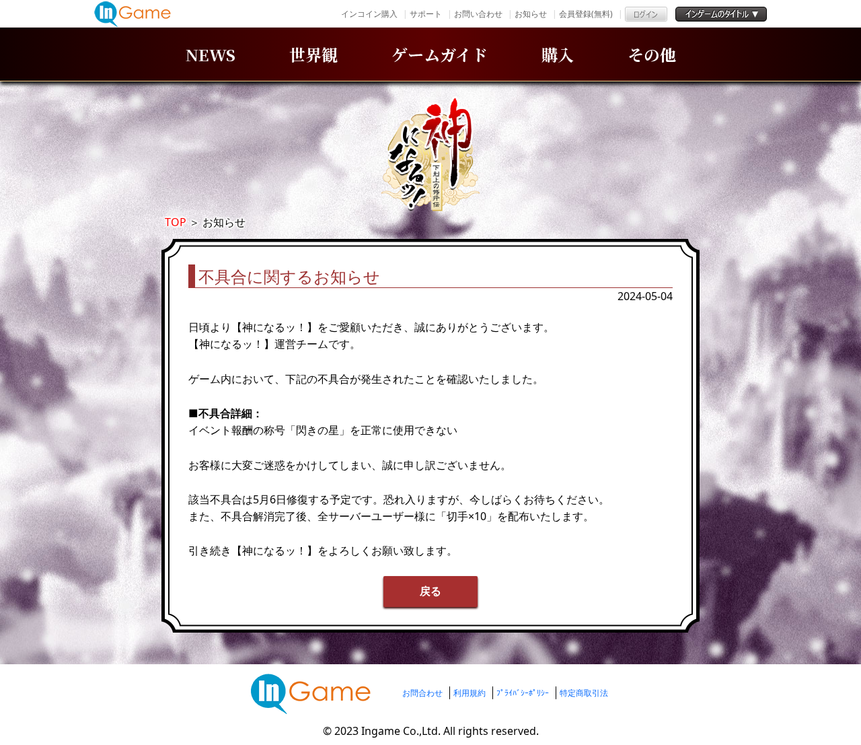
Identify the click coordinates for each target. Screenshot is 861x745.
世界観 (313, 54)
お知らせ (531, 14)
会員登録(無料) (586, 14)
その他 (652, 54)
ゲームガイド (439, 54)
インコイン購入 (369, 14)
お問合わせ (422, 693)
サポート (426, 14)
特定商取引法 (584, 693)
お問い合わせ (478, 14)
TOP (175, 222)
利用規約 (469, 693)
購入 (557, 54)
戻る (430, 591)
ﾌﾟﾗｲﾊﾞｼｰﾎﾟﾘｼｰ (522, 693)
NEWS (210, 54)
